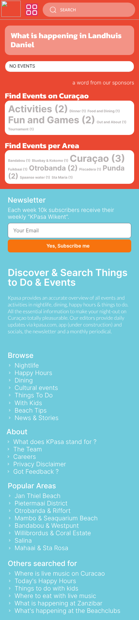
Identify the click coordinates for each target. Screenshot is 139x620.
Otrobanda (53, 168)
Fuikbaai (17, 169)
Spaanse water (35, 177)
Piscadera (90, 169)
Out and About (111, 122)
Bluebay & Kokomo (50, 161)
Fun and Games (51, 120)
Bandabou (19, 161)
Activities (38, 109)
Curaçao (97, 158)
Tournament (21, 129)
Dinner (78, 111)
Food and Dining (104, 111)
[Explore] (32, 10)
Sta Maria (62, 177)
